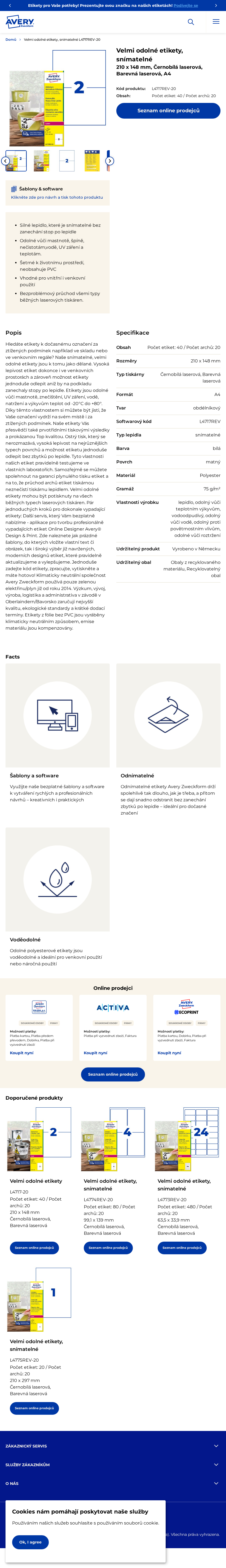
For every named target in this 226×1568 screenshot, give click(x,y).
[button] (16, 160)
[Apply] (191, 22)
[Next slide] (109, 161)
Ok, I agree (30, 1542)
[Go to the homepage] (20, 23)
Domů (11, 39)
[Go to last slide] (5, 161)
